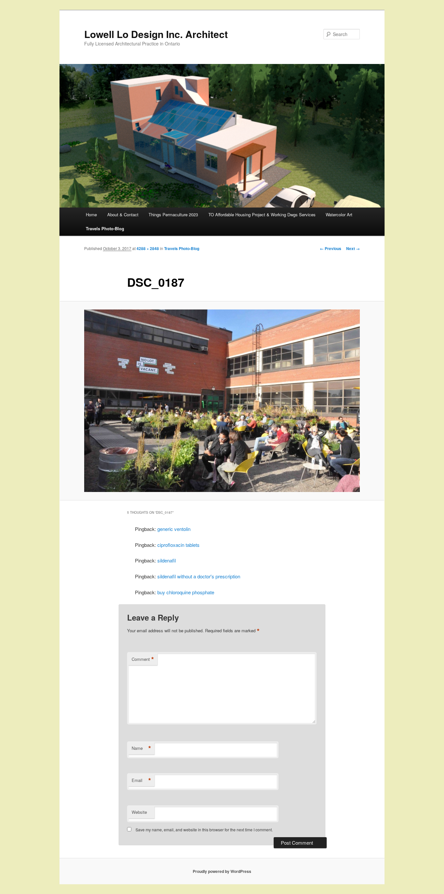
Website (139, 812)
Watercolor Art (339, 214)
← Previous (330, 248)
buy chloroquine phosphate (185, 592)
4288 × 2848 (148, 248)
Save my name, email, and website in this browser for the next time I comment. (204, 829)
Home (91, 214)
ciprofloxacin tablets (178, 544)
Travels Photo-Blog (105, 228)
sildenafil (166, 560)
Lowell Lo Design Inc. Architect (156, 34)
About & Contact (122, 214)
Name (141, 748)
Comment (143, 659)
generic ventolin (173, 528)
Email (141, 780)
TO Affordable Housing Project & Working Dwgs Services (262, 214)
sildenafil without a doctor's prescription (198, 576)
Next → (353, 248)
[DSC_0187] (222, 400)
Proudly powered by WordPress (222, 871)
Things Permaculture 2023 (173, 214)
